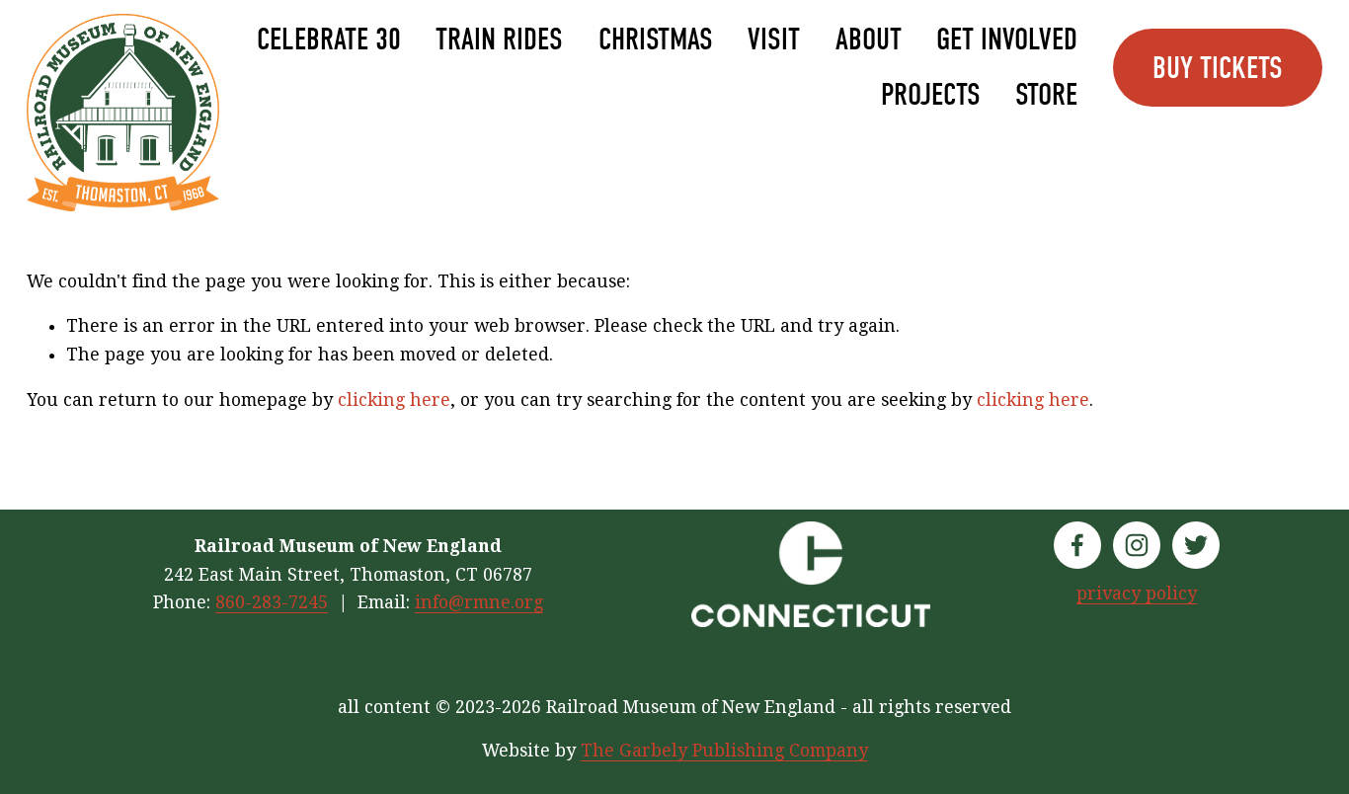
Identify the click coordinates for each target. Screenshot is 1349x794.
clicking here (394, 400)
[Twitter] (1196, 545)
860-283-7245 (271, 602)
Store (1046, 95)
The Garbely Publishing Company (724, 750)
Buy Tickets (1217, 68)
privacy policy (1136, 593)
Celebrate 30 (329, 39)
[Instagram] (1136, 545)
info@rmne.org (479, 602)
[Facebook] (1077, 545)
